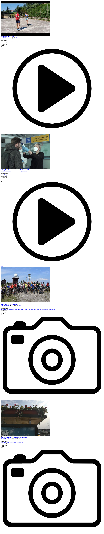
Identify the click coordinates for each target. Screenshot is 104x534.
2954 (2, 448)
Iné (21, 438)
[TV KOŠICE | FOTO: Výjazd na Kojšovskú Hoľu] (25, 302)
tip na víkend (30, 309)
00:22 (2, 133)
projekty (6, 41)
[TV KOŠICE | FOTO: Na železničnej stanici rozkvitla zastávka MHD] (25, 435)
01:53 (2, 266)
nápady (25, 309)
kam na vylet (14, 309)
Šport (17, 37)
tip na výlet (36, 309)
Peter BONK (3, 37)
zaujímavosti (24, 41)
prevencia (8, 174)
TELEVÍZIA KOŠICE (6, 171)
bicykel (2, 309)
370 (2, 47)
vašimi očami (18, 41)
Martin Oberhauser (5, 305)
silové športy (12, 41)
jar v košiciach (13, 442)
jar (22, 442)
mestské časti (20, 309)
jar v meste (19, 442)
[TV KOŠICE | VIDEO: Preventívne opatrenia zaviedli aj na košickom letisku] (25, 168)
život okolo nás (51, 309)
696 (2, 315)
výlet (41, 309)
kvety (8, 442)
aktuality (2, 41)
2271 (2, 180)
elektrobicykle (7, 309)
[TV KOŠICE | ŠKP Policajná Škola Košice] (25, 35)
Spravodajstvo (24, 171)
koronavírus (3, 174)
